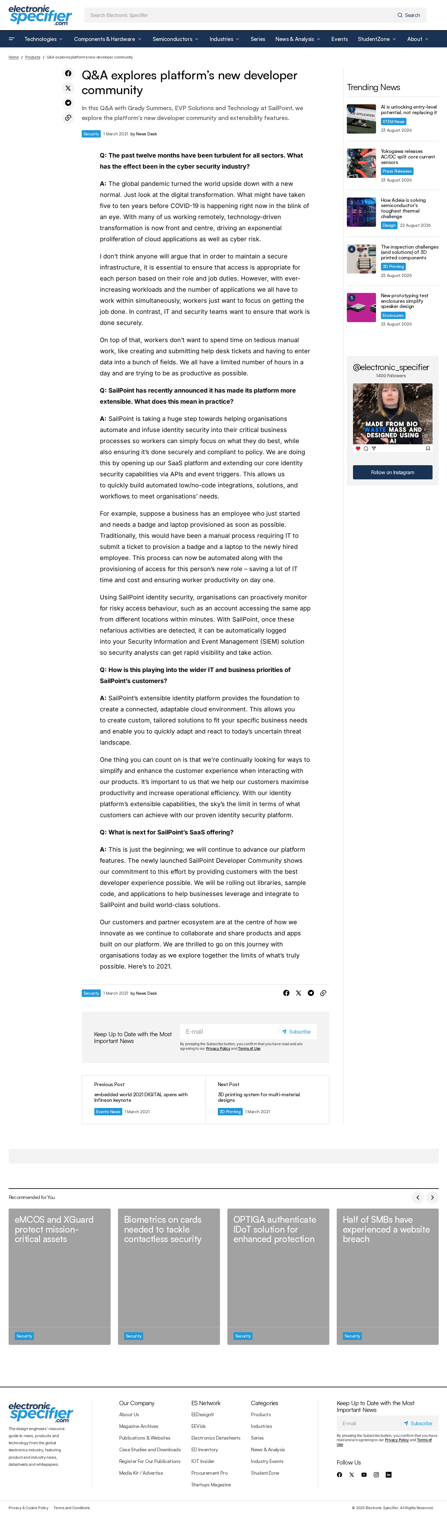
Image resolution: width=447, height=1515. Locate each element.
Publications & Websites (145, 1438)
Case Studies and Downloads (150, 1449)
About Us (129, 1414)
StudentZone (265, 1473)
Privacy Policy (218, 1048)
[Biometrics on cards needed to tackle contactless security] (169, 1277)
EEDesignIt (202, 1414)
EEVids (198, 1426)
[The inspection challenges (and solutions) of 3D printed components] (361, 259)
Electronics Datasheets (216, 1438)
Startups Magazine (211, 1484)
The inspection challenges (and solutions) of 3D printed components (410, 252)
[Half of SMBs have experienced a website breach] (388, 1277)
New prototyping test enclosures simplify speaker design (405, 301)
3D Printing (230, 1111)
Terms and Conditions (71, 1507)
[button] (11, 39)
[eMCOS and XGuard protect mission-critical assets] (60, 1277)
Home (14, 57)
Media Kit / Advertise (141, 1473)
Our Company (136, 1403)
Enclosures (393, 315)
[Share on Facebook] (68, 73)
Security (91, 133)
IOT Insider (202, 1461)
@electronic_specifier (391, 366)
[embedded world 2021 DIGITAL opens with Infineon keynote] (144, 1100)
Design (389, 225)
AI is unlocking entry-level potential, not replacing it (409, 109)
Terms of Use (249, 1048)
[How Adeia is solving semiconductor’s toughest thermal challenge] (361, 212)
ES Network (206, 1403)
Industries (261, 1426)
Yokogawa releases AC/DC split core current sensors (408, 157)
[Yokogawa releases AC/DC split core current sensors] (361, 163)
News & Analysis (268, 1449)
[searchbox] (239, 15)
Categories (264, 1403)
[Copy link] (68, 117)
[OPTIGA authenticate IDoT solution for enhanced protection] (278, 1277)
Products (32, 57)
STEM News (394, 121)
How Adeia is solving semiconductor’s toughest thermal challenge (403, 208)
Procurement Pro (209, 1473)
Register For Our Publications (149, 1461)
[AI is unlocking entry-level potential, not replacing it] (361, 119)
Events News (108, 1111)
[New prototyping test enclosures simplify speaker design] (361, 307)
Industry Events (267, 1461)
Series (257, 1438)
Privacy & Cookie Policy (29, 1507)
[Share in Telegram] (68, 103)
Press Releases (397, 171)
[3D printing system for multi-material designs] (267, 1100)
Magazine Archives (139, 1426)
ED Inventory (204, 1449)
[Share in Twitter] (68, 88)
